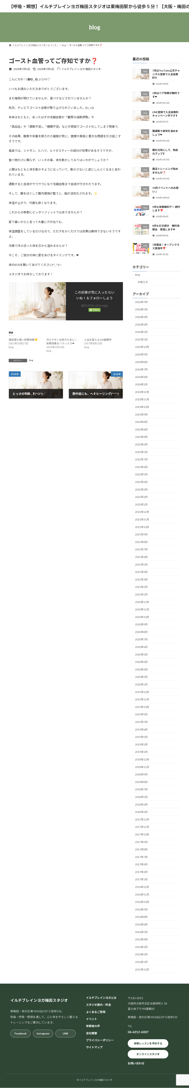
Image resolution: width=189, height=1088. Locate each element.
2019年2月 (141, 744)
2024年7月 (141, 369)
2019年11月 (142, 699)
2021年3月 (141, 579)
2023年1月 (141, 452)
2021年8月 (141, 542)
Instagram (43, 1033)
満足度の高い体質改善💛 (23, 339)
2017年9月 (141, 842)
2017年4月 (141, 864)
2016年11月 (142, 894)
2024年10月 (142, 346)
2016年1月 (141, 961)
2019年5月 (141, 736)
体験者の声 (93, 1026)
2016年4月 (141, 939)
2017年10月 (142, 834)
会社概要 (91, 1033)
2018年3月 (141, 804)
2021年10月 (142, 527)
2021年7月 (141, 549)
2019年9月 (141, 714)
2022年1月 (141, 504)
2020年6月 (141, 646)
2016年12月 (142, 886)
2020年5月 (141, 654)
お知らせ (143, 282)
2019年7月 (141, 721)
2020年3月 (141, 669)
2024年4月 (141, 377)
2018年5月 (141, 796)
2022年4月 (141, 481)
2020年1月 (141, 684)
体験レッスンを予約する (148, 1043)
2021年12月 (142, 511)
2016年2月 (141, 954)
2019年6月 (141, 729)
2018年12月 (142, 759)
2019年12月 (142, 692)
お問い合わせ (136, 1063)
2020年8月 (141, 632)
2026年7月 (141, 302)
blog (31, 360)
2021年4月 (141, 571)
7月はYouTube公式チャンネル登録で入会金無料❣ (166, 74)
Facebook (21, 1033)
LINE (65, 1033)
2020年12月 (142, 602)
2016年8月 (141, 916)
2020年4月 (141, 661)
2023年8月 (141, 421)
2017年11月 (142, 826)
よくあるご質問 (95, 1012)
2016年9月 (141, 909)
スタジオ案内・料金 (98, 1005)
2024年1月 (141, 384)
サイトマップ (94, 1047)
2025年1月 (141, 339)
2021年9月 (141, 534)
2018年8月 (141, 782)
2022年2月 (141, 496)
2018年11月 (142, 767)
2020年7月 (141, 639)
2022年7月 (141, 459)
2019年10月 (142, 707)
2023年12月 (142, 392)
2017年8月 (141, 849)
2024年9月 (141, 354)
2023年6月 (141, 429)
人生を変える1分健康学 (97, 339)
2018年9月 (141, 774)
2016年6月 (141, 924)
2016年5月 (141, 932)
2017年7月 (141, 857)
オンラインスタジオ (148, 1054)
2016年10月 (142, 901)
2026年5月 (141, 309)
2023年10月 (142, 406)
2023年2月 (141, 444)
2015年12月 (142, 969)
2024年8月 (141, 362)
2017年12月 (142, 819)
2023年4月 (141, 436)
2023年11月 (142, 399)
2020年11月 (142, 609)
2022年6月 (141, 467)
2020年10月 (142, 617)
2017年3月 (141, 872)
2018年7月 (141, 789)
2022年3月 (141, 489)
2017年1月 (141, 879)
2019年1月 (141, 751)
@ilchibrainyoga (94, 305)
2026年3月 (141, 324)
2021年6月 (141, 557)
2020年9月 (141, 624)
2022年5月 (141, 474)
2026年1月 (141, 331)
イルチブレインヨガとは (101, 997)
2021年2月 (141, 586)
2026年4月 (141, 317)
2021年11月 (142, 519)
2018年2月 (141, 811)
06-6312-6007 (138, 1032)
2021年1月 (141, 594)
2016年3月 (141, 947)
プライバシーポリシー (100, 1040)
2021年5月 (141, 564)
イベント (91, 1019)
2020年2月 (141, 676)
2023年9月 (141, 414)
